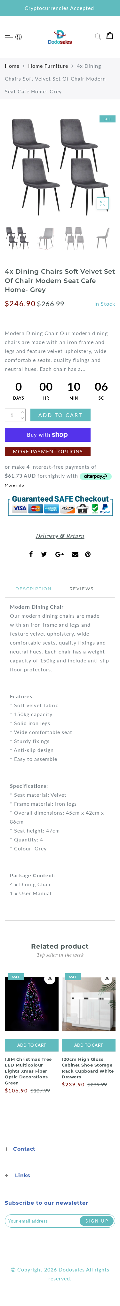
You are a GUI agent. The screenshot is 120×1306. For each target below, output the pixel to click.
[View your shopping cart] (109, 37)
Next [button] (95, 171)
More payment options (48, 451)
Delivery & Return (60, 536)
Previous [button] (16, 171)
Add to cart (31, 1045)
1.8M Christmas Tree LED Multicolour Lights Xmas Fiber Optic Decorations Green (28, 1071)
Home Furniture (48, 66)
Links (22, 1175)
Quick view (49, 978)
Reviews (81, 588)
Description (33, 588)
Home (12, 66)
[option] (60, 167)
